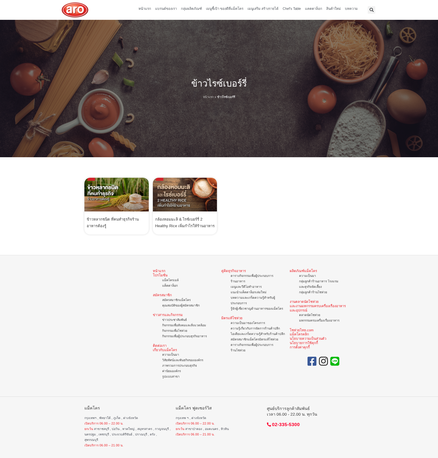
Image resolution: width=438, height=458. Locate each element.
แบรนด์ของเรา (166, 8)
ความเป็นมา (170, 354)
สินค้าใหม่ (333, 8)
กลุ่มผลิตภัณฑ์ (191, 8)
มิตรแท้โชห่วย (231, 318)
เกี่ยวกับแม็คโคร (165, 350)
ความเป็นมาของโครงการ (248, 323)
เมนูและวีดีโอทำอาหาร (246, 286)
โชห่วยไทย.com (302, 330)
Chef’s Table (292, 8)
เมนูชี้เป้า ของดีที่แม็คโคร (224, 8)
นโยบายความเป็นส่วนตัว (308, 338)
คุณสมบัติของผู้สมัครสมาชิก (181, 305)
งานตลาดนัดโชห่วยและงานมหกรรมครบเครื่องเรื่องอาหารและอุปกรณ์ (318, 306)
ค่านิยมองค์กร (171, 371)
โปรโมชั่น (160, 275)
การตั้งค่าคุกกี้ (300, 347)
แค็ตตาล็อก (170, 285)
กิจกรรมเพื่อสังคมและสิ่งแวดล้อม (184, 325)
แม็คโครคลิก (299, 334)
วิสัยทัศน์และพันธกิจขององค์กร (182, 360)
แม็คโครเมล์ (170, 280)
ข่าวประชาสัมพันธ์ (174, 320)
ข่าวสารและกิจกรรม (168, 315)
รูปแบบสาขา (171, 376)
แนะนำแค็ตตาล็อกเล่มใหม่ (248, 292)
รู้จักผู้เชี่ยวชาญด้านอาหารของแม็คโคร (257, 308)
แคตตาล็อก (313, 8)
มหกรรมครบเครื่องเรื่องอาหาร (319, 320)
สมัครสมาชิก (162, 295)
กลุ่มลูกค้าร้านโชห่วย (313, 292)
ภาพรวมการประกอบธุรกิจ (179, 365)
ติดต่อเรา (160, 345)
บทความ (351, 8)
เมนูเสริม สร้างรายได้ (263, 8)
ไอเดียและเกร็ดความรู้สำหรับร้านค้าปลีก (258, 334)
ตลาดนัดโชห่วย (309, 315)
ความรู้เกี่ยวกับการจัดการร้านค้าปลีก (255, 328)
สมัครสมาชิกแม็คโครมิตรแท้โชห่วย (254, 339)
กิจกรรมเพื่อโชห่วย (174, 330)
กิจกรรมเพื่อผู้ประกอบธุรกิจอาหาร (184, 336)
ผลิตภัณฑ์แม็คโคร (303, 271)
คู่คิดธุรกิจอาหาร (233, 271)
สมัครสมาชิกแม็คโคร (176, 300)
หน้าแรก (144, 8)
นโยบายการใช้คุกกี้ (304, 343)
